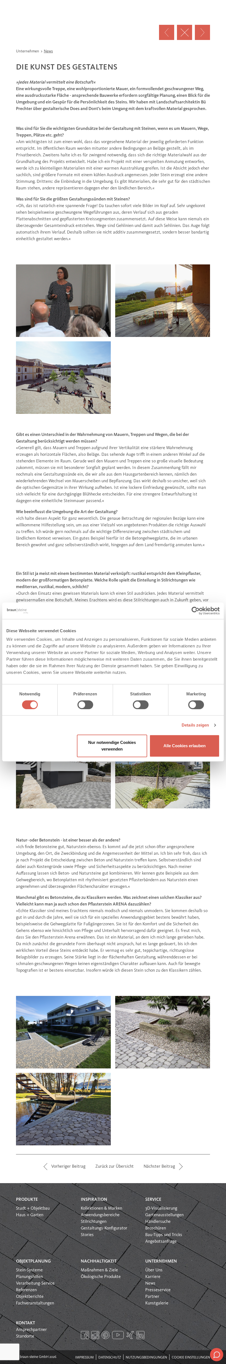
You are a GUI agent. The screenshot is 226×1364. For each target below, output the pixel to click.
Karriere (152, 1277)
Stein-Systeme (29, 1270)
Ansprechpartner (31, 1330)
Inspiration (94, 1199)
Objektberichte (30, 1297)
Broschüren (155, 1228)
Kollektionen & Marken (101, 1208)
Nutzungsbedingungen (146, 1357)
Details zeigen (195, 725)
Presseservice (158, 1290)
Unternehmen (28, 51)
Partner (152, 1297)
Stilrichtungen (93, 1222)
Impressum (84, 1357)
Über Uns (154, 1270)
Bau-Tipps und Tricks (163, 1235)
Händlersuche (158, 1222)
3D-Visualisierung (161, 1208)
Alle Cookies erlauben (184, 745)
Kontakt (25, 1323)
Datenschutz (109, 1357)
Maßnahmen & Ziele (99, 1270)
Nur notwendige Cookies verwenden (112, 745)
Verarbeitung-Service (35, 1283)
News (48, 51)
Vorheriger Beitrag (68, 1166)
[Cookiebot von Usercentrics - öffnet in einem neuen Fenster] (195, 611)
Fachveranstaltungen (35, 1303)
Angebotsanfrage (161, 1241)
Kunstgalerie (156, 1303)
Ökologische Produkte (101, 1277)
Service (153, 1199)
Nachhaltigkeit (99, 1261)
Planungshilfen (29, 1277)
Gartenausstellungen (164, 1215)
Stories (87, 1235)
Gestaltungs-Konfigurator (104, 1228)
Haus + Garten (29, 1215)
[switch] (85, 704)
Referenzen (26, 1290)
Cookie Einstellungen (191, 1357)
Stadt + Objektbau (33, 1208)
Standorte (25, 1336)
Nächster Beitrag (159, 1166)
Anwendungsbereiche (100, 1215)
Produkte (27, 1199)
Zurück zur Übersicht (114, 1166)
